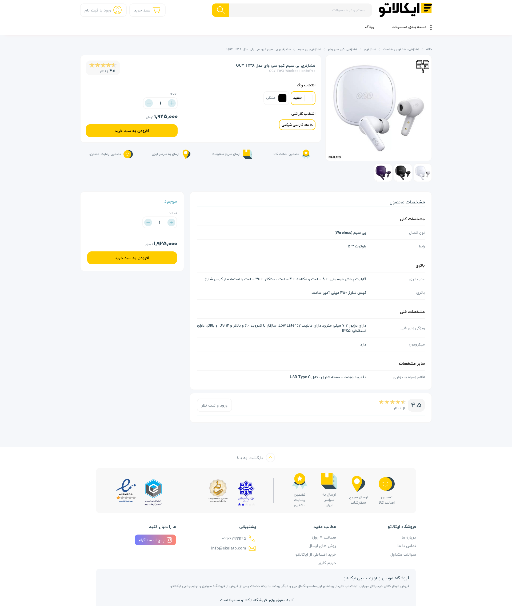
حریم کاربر (327, 562)
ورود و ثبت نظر (214, 405)
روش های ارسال (322, 545)
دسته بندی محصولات (409, 26)
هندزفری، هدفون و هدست (401, 49)
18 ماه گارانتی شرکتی (297, 125)
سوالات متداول (403, 554)
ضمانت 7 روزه (324, 537)
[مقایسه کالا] (422, 66)
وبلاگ (369, 26)
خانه (429, 49)
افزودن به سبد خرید (132, 130)
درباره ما (409, 537)
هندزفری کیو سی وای (342, 49)
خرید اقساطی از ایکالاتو (315, 554)
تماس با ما (406, 545)
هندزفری (370, 49)
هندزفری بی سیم (309, 49)
